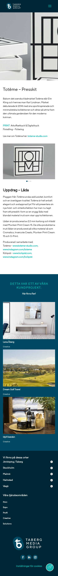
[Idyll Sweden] (29, 415)
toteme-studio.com (37, 136)
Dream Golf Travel (11, 389)
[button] (27, 181)
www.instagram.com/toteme (17, 249)
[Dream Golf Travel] (29, 368)
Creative (6, 346)
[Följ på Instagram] (35, 557)
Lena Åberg (8, 341)
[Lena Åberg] (29, 320)
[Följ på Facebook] (22, 557)
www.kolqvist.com (22, 253)
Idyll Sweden (9, 436)
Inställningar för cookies (29, 566)
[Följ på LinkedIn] (29, 557)
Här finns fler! (29, 293)
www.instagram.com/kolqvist (17, 256)
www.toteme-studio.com (25, 245)
